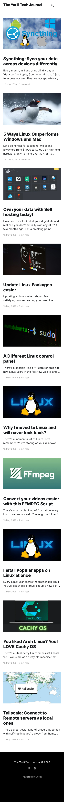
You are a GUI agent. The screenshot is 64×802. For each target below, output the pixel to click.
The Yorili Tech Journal (22, 5)
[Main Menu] (58, 5)
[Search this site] (52, 5)
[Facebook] (35, 768)
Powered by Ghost (32, 776)
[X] (29, 768)
